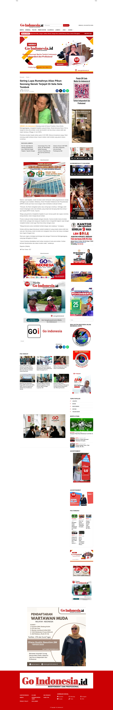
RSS (83, 699)
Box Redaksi (47, 695)
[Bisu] (88, 158)
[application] (81, 153)
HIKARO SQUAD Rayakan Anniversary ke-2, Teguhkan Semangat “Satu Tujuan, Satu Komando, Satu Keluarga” (64, 33)
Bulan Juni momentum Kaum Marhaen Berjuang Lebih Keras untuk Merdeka (61, 367)
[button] (82, 153)
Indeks (22, 697)
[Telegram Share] (64, 90)
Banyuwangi (75, 406)
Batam (74, 403)
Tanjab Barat (76, 411)
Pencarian (66, 25)
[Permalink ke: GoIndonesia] (22, 90)
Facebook (61, 696)
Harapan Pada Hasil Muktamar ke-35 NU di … (81, 434)
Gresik (22, 341)
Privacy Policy (24, 701)
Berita (77, 443)
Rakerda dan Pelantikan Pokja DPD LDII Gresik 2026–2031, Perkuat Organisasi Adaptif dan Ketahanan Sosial (27, 386)
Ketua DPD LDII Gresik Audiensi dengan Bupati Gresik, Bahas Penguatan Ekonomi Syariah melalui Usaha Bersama (26, 368)
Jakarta (74, 401)
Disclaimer (35, 701)
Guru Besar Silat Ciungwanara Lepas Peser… (81, 541)
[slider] (80, 158)
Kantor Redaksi (24, 695)
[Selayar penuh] (91, 158)
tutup (17, 0)
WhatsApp (72, 696)
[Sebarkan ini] (57, 90)
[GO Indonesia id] (32, 25)
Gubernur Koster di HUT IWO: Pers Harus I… (74, 540)
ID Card (34, 695)
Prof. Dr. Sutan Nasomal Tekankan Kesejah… (81, 440)
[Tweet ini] (60, 90)
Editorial (72, 432)
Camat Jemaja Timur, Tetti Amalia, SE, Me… (82, 446)
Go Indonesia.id (59, 707)
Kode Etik (46, 697)
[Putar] (72, 158)
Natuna (74, 409)
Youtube (60, 699)
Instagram (84, 696)
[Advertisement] (12, 26)
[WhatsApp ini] (67, 90)
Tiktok (71, 699)
